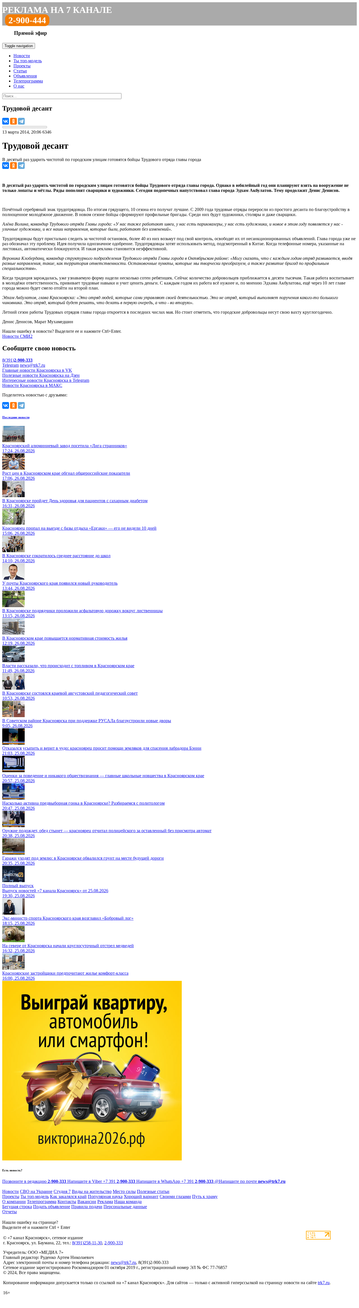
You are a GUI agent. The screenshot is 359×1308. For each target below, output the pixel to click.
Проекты (22, 65)
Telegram (10, 365)
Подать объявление (51, 1206)
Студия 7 (62, 1191)
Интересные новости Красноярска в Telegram (45, 380)
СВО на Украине (36, 1191)
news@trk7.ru (32, 365)
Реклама (105, 1201)
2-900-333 (113, 1242)
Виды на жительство (92, 1191)
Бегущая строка (17, 1206)
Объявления (25, 76)
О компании (14, 1201)
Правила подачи (86, 1206)
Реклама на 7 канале (57, 10)
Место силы (124, 1191)
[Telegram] (21, 121)
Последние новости (15, 417)
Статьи (20, 70)
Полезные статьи (153, 1191)
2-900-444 (27, 20)
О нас (18, 86)
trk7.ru (324, 1282)
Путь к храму (205, 1196)
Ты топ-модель (27, 60)
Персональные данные (125, 1206)
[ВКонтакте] (5, 121)
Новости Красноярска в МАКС (32, 385)
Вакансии (86, 1201)
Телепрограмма (28, 81)
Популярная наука (105, 1196)
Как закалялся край (68, 1196)
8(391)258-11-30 (87, 1242)
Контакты (66, 1201)
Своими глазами (175, 1196)
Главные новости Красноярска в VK (37, 370)
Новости (21, 55)
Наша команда (128, 1201)
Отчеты (9, 1211)
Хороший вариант (141, 1196)
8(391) (17, 360)
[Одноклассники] (13, 121)
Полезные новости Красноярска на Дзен (41, 375)
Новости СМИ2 (17, 336)
